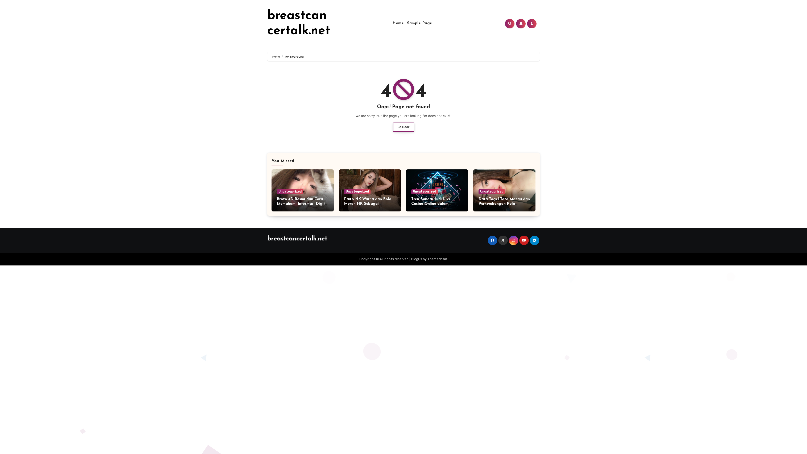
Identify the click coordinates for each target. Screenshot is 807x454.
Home (398, 23)
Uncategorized (290, 191)
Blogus (416, 259)
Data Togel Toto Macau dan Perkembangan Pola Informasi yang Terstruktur (504, 203)
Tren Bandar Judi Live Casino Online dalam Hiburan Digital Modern (433, 203)
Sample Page (419, 23)
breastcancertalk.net (297, 239)
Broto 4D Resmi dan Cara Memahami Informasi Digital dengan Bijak (302, 203)
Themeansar (437, 259)
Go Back (404, 127)
